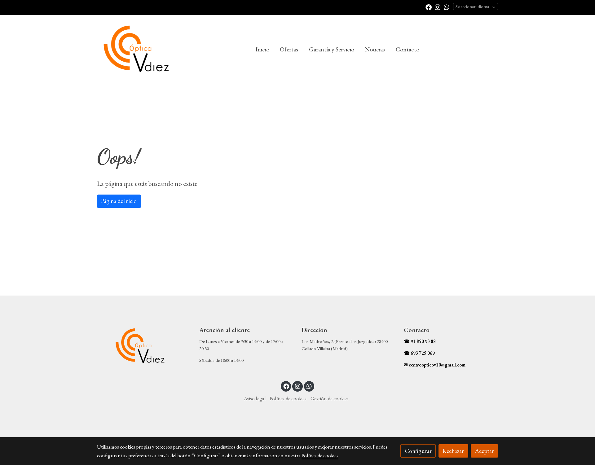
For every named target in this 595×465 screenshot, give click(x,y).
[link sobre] (144, 346)
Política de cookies (288, 398)
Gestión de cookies (330, 398)
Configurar (418, 451)
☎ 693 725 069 (419, 353)
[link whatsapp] (446, 7)
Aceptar (484, 451)
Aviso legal (255, 398)
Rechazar (453, 451)
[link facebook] (428, 7)
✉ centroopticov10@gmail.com (434, 365)
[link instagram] (437, 7)
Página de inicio (119, 201)
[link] (136, 49)
